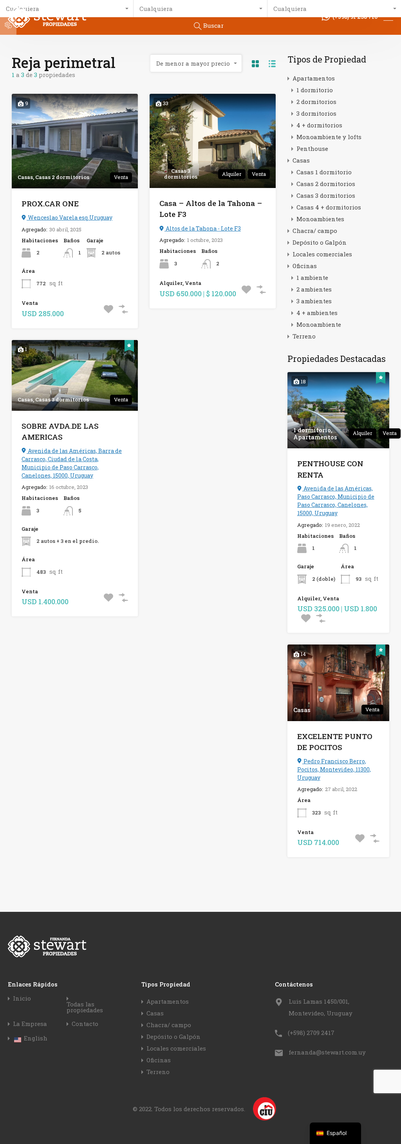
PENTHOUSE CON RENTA (330, 469)
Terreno (304, 336)
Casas (301, 160)
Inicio (22, 998)
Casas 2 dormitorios (325, 184)
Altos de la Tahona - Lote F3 (202, 228)
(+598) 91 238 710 (355, 17)
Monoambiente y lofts (328, 137)
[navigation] (335, 1133)
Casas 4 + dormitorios (328, 207)
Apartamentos (314, 78)
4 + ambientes (317, 313)
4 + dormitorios (319, 125)
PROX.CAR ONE (50, 203)
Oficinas (305, 266)
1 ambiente (312, 277)
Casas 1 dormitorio (324, 172)
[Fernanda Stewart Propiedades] (47, 24)
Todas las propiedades (85, 1007)
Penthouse (312, 148)
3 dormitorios (316, 113)
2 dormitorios (316, 102)
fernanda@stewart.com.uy (327, 1052)
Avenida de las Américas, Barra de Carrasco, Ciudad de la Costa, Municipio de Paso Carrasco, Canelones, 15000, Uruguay (72, 463)
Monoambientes (320, 219)
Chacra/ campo (315, 231)
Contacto (85, 1024)
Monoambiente (318, 324)
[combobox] (196, 63)
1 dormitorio (314, 90)
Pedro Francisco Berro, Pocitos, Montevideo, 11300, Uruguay (334, 769)
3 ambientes (314, 301)
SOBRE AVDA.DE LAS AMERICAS (60, 431)
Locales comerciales (322, 254)
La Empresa (30, 1024)
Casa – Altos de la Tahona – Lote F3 (210, 208)
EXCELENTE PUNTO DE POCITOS (334, 741)
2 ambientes (314, 289)
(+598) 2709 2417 (311, 1033)
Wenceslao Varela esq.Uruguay (69, 217)
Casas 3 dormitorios (325, 195)
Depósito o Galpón (320, 242)
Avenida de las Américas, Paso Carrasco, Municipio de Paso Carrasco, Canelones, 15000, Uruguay (335, 501)
